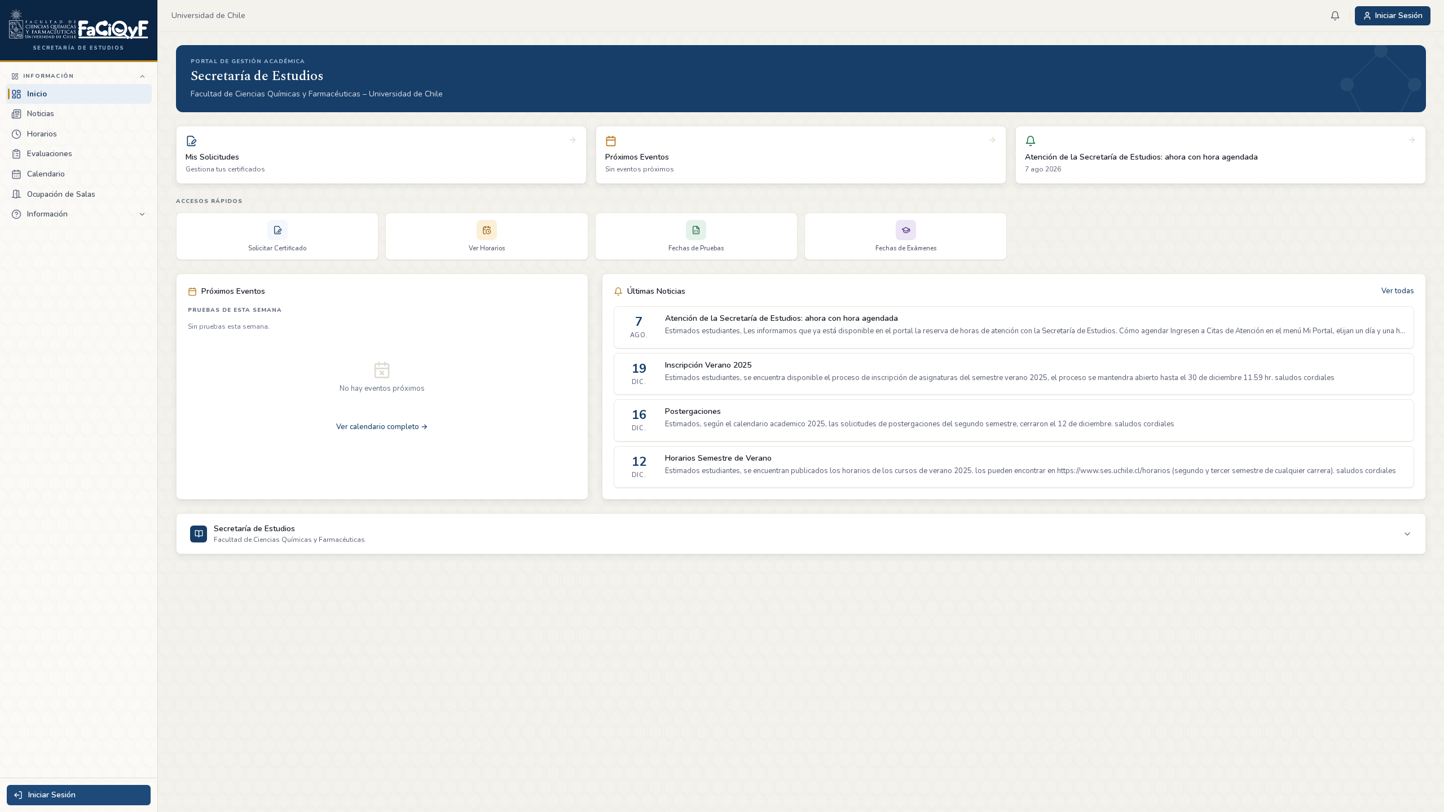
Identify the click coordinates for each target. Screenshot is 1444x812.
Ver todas (1397, 291)
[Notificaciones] (1335, 16)
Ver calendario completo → (382, 427)
